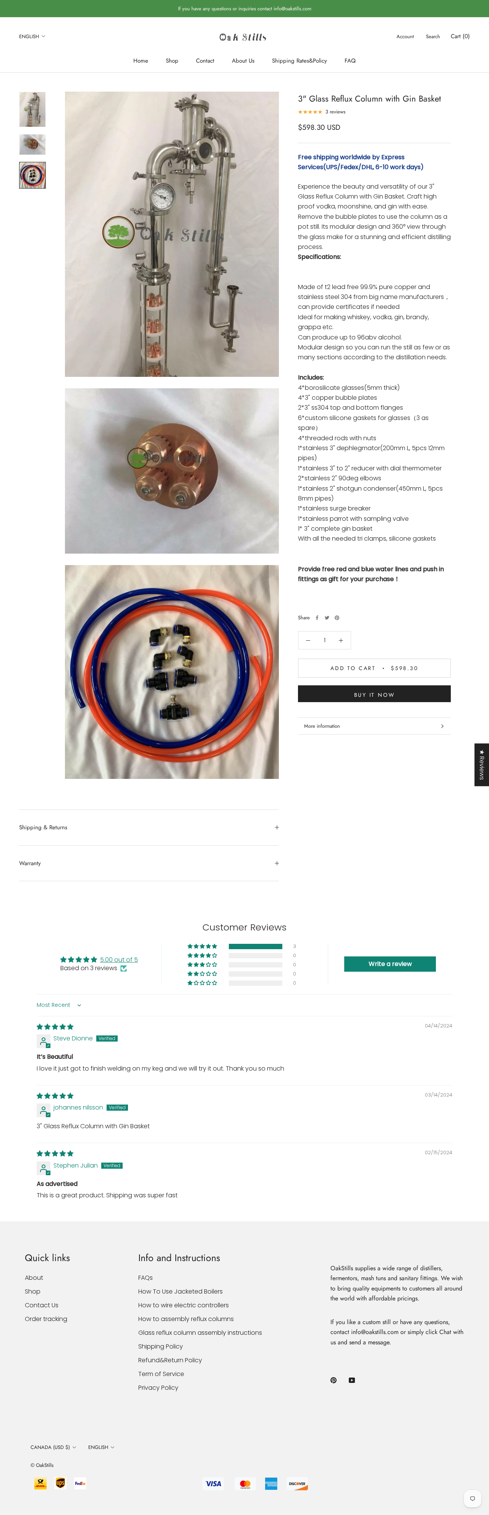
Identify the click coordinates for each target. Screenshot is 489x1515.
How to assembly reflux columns (186, 1319)
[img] (55, 1026)
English (29, 36)
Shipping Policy (160, 1346)
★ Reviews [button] (482, 764)
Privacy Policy (158, 1387)
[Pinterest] (337, 617)
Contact (205, 61)
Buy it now (374, 695)
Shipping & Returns (43, 827)
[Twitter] (327, 617)
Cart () (460, 36)
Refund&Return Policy (170, 1360)
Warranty (30, 863)
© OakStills (42, 1465)
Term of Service (161, 1374)
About (34, 1277)
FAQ (350, 61)
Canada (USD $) (50, 1447)
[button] (203, 946)
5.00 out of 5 (119, 959)
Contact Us (41, 1305)
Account (405, 36)
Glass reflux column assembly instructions (200, 1332)
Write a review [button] (390, 963)
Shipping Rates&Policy (299, 61)
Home (140, 61)
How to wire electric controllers (183, 1305)
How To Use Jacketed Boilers (180, 1291)
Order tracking (46, 1319)
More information (322, 726)
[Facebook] (317, 617)
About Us (243, 61)
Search (433, 36)
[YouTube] (352, 1380)
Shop (172, 61)
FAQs (145, 1277)
